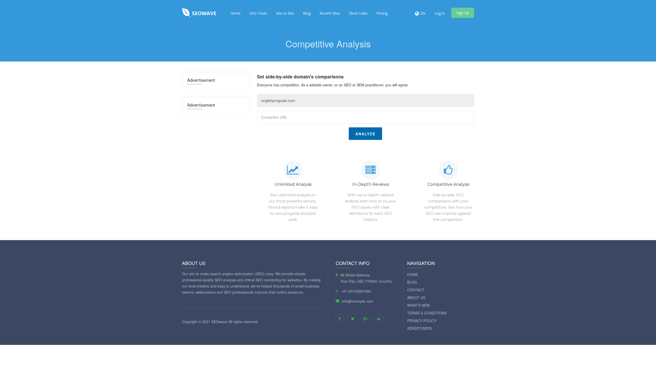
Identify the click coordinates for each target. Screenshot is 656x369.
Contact (415, 289)
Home (235, 13)
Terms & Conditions (427, 312)
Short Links (358, 13)
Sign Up (462, 12)
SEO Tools (258, 13)
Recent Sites (330, 13)
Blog (307, 13)
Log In (439, 13)
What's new (418, 305)
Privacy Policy (421, 320)
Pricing (381, 13)
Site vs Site (285, 13)
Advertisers (419, 328)
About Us (416, 297)
